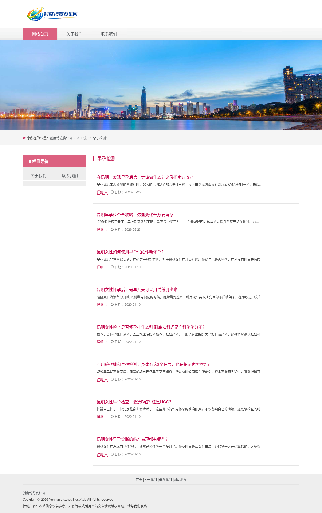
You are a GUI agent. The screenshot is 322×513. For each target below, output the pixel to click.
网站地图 (180, 479)
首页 (139, 479)
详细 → (102, 191)
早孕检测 (99, 137)
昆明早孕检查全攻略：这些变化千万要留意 (135, 214)
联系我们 (109, 34)
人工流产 (83, 137)
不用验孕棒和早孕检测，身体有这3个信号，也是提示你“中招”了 (153, 364)
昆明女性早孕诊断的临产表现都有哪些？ (133, 439)
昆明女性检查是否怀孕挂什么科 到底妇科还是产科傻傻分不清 (152, 327)
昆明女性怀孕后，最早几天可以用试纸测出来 (137, 289)
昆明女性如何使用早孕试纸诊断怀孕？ (131, 252)
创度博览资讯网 (61, 137)
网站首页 (40, 34)
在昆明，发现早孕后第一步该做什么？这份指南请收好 (145, 177)
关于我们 (74, 34)
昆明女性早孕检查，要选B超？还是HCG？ (135, 402)
